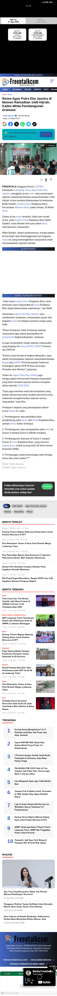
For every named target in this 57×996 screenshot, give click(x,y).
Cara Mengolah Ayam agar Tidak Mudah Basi (33, 782)
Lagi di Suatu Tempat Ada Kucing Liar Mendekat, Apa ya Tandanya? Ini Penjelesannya (32, 807)
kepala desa (8, 445)
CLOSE (52, 966)
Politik (28, 90)
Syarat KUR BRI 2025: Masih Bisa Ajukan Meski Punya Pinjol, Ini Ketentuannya (29, 745)
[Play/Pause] (27, 983)
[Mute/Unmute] (32, 983)
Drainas (7, 512)
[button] (41, 179)
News (5, 90)
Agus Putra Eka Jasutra (26, 314)
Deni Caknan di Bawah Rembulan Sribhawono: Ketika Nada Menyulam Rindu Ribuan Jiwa (27, 917)
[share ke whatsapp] (23, 126)
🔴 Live (7, 974)
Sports (37, 90)
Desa (36, 305)
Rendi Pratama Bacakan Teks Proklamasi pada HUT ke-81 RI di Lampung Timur (17, 670)
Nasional (17, 90)
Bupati (5, 362)
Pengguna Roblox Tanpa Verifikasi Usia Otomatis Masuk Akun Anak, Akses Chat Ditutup (28, 905)
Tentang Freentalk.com (15, 960)
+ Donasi (46, 134)
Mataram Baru (22, 207)
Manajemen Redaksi (41, 960)
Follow (47, 486)
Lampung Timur (22, 190)
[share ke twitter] (17, 126)
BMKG (55, 46)
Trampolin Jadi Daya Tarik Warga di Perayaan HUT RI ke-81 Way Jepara (31, 841)
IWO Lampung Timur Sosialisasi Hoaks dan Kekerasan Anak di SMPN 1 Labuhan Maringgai (18, 621)
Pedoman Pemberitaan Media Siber (27, 964)
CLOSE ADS (47, 2)
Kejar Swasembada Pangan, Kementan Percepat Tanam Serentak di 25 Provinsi (16, 654)
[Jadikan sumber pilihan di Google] (5, 126)
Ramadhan (18, 512)
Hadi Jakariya (8, 116)
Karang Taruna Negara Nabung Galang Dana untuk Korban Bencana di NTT (17, 637)
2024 (4, 211)
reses (32, 193)
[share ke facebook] (11, 126)
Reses (12, 411)
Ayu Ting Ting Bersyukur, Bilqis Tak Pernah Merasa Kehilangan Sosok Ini (25, 892)
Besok (40, 21)
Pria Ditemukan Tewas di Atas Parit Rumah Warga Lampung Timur (17, 687)
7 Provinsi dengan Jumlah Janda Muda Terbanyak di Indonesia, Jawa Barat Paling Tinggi (32, 758)
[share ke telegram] (29, 126)
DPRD (39, 186)
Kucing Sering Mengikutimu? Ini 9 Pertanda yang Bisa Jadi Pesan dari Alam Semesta (31, 732)
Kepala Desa (24, 204)
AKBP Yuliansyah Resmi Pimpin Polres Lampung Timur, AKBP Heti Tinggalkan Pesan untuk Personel (32, 830)
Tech (46, 90)
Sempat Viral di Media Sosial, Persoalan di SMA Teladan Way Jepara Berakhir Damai (33, 794)
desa (44, 223)
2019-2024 (23, 385)
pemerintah (8, 337)
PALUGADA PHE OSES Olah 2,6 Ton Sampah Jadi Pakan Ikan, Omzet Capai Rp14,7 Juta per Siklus (32, 771)
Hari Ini (13, 21)
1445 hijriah (17, 506)
